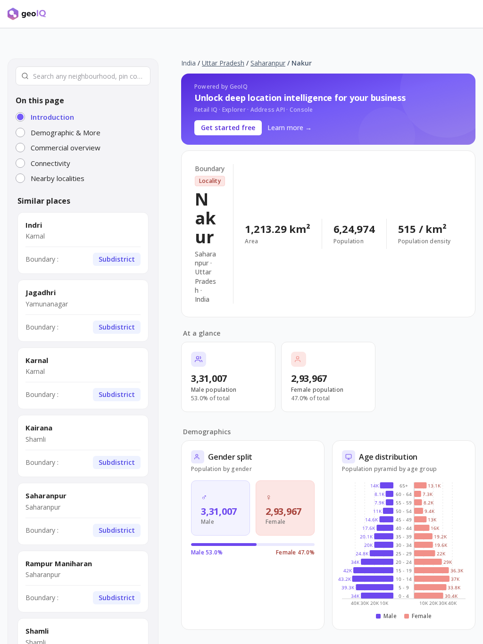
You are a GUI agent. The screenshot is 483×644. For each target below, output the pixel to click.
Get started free (228, 127)
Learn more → (289, 127)
